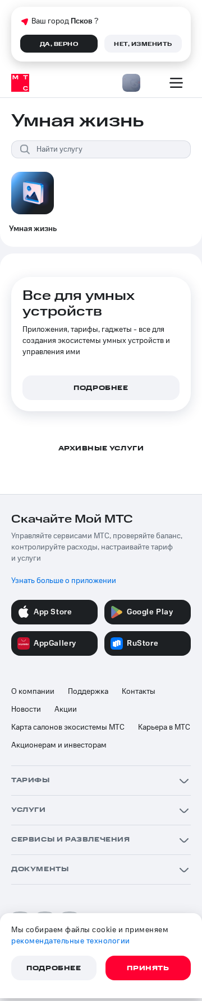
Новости (26, 709)
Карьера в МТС (164, 727)
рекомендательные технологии (70, 941)
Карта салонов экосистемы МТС (68, 727)
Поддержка (88, 691)
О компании (32, 691)
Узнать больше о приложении (63, 580)
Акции (65, 709)
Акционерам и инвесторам (59, 745)
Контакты (138, 691)
